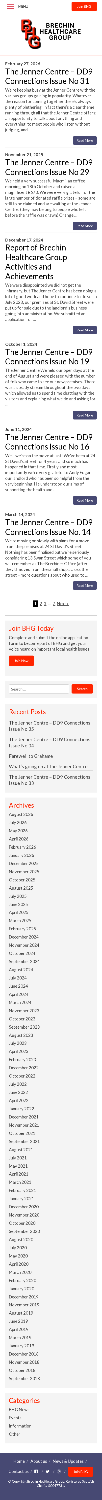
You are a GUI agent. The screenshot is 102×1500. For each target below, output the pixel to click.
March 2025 (20, 920)
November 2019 (24, 1304)
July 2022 (18, 1084)
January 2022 (21, 1108)
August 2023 (21, 1035)
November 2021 (24, 1125)
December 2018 (24, 1354)
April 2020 (18, 1264)
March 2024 (20, 1002)
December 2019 (24, 1296)
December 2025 (24, 863)
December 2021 (24, 1116)
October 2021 (22, 1133)
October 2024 (22, 953)
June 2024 (18, 986)
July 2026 (18, 822)
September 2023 (24, 1027)
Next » (63, 603)
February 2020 (22, 1280)
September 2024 (24, 961)
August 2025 (21, 888)
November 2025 (24, 871)
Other (14, 1434)
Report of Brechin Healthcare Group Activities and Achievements (36, 262)
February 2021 (22, 1190)
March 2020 (20, 1272)
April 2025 (18, 912)
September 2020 (24, 1231)
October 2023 (22, 1018)
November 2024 (24, 945)
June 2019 (18, 1321)
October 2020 (22, 1223)
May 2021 (18, 1166)
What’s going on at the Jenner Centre (48, 766)
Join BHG (84, 6)
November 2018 (24, 1362)
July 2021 (18, 1157)
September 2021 (24, 1141)
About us (38, 1461)
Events (15, 1417)
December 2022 (24, 1067)
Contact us (18, 1471)
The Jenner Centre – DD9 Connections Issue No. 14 (49, 526)
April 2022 (18, 1100)
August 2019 (21, 1313)
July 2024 (18, 977)
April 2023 (18, 1051)
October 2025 (22, 879)
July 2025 (18, 896)
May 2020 (18, 1255)
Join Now (21, 661)
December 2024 (24, 937)
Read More (85, 140)
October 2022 (22, 1076)
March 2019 (20, 1337)
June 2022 (18, 1092)
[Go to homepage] (51, 34)
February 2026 (22, 847)
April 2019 (18, 1329)
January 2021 (21, 1198)
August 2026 (21, 814)
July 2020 (18, 1247)
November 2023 (24, 1010)
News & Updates (68, 1461)
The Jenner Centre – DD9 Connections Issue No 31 (49, 76)
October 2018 (22, 1370)
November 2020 (24, 1215)
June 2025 (18, 904)
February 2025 (22, 928)
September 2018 (24, 1378)
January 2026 (21, 855)
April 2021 (18, 1174)
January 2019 (21, 1345)
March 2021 (20, 1182)
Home (19, 1461)
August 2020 (21, 1239)
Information (20, 1426)
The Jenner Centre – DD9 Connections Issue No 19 (49, 356)
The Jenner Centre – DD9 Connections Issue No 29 (49, 166)
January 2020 (21, 1288)
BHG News (19, 1409)
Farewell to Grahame (31, 756)
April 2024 (18, 994)
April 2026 (18, 838)
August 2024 (21, 969)
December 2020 (24, 1206)
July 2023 (18, 1043)
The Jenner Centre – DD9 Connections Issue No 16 (49, 441)
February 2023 (22, 1059)
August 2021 (21, 1149)
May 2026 (18, 830)
